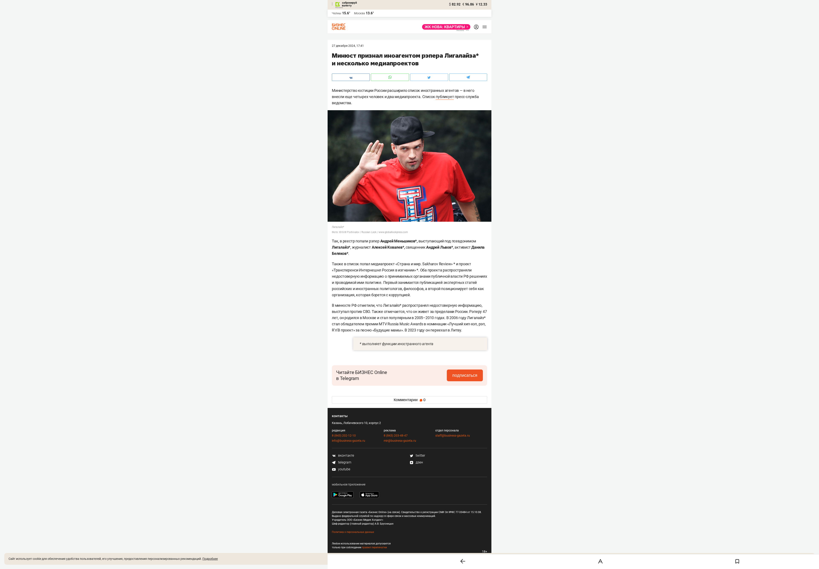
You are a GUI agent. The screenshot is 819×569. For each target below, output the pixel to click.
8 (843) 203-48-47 (396, 435)
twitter (420, 455)
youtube (343, 469)
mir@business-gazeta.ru (400, 440)
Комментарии (409, 400)
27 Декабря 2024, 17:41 (348, 45)
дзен (419, 462)
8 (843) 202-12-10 (344, 435)
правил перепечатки (374, 547)
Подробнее (210, 558)
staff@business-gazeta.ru (452, 435)
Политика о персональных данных (353, 532)
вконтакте (345, 455)
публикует (445, 96)
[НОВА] (445, 27)
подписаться (464, 375)
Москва (359, 13)
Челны (336, 13)
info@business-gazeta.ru (348, 440)
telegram (344, 462)
